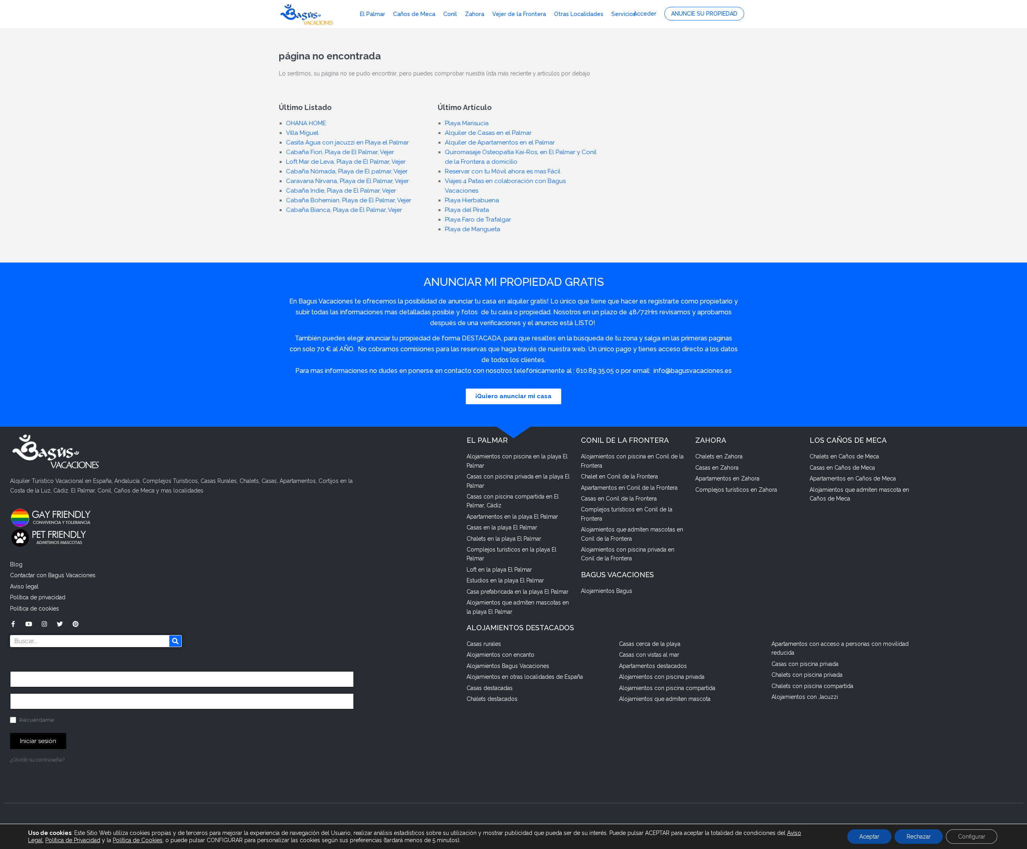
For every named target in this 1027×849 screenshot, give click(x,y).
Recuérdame (36, 720)
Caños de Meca (414, 14)
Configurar (971, 836)
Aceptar (869, 836)
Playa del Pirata (467, 210)
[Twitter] (60, 624)
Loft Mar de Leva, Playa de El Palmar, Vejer (346, 161)
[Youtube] (29, 624)
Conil (450, 14)
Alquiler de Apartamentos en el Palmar (500, 142)
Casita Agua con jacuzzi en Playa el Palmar (347, 142)
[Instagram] (44, 624)
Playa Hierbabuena (472, 200)
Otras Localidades (578, 14)
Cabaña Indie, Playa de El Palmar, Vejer (341, 190)
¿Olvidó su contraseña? (37, 760)
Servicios (623, 14)
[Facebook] (13, 624)
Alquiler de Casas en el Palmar (488, 132)
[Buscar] (175, 641)
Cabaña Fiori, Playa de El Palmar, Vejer (340, 152)
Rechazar (919, 836)
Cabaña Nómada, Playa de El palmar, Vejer (347, 171)
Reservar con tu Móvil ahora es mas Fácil (502, 171)
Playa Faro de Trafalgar (478, 219)
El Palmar (372, 14)
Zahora (474, 14)
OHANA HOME (306, 123)
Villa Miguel (302, 132)
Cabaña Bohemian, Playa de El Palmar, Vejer (348, 200)
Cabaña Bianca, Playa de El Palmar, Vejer (344, 210)
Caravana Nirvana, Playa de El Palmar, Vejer (347, 181)
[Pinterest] (76, 624)
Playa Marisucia (467, 123)
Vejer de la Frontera (519, 14)
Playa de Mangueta (472, 229)
